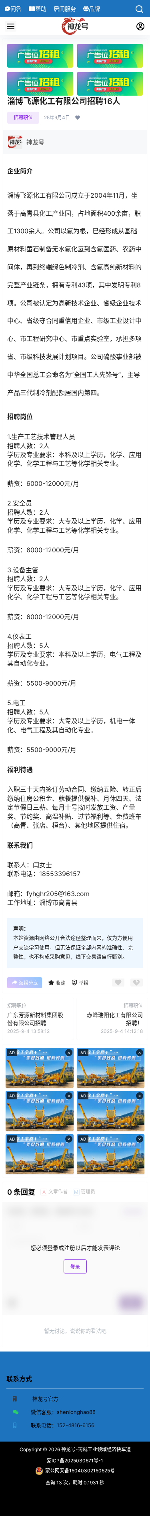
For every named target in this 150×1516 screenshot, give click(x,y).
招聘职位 (23, 117)
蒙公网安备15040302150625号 (80, 1471)
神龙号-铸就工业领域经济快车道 (95, 1449)
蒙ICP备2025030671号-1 (75, 1461)
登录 (75, 1267)
